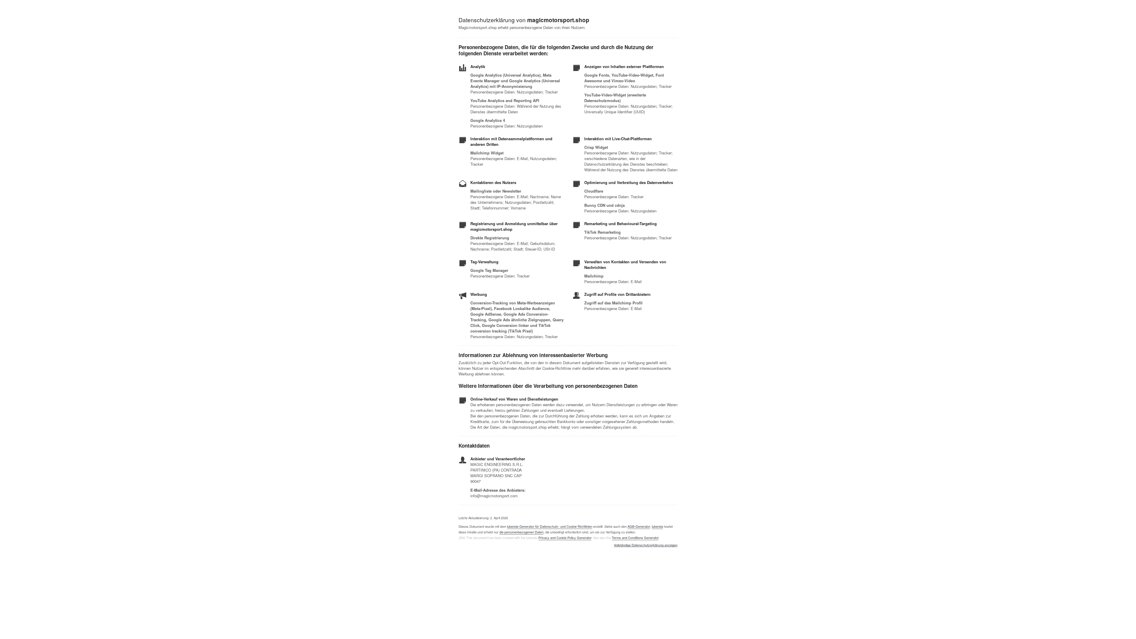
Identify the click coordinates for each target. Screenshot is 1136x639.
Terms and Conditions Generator (635, 537)
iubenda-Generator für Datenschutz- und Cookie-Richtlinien (549, 526)
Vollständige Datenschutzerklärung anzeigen (645, 545)
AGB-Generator (638, 526)
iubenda (657, 526)
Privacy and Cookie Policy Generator (564, 537)
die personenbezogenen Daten (521, 532)
